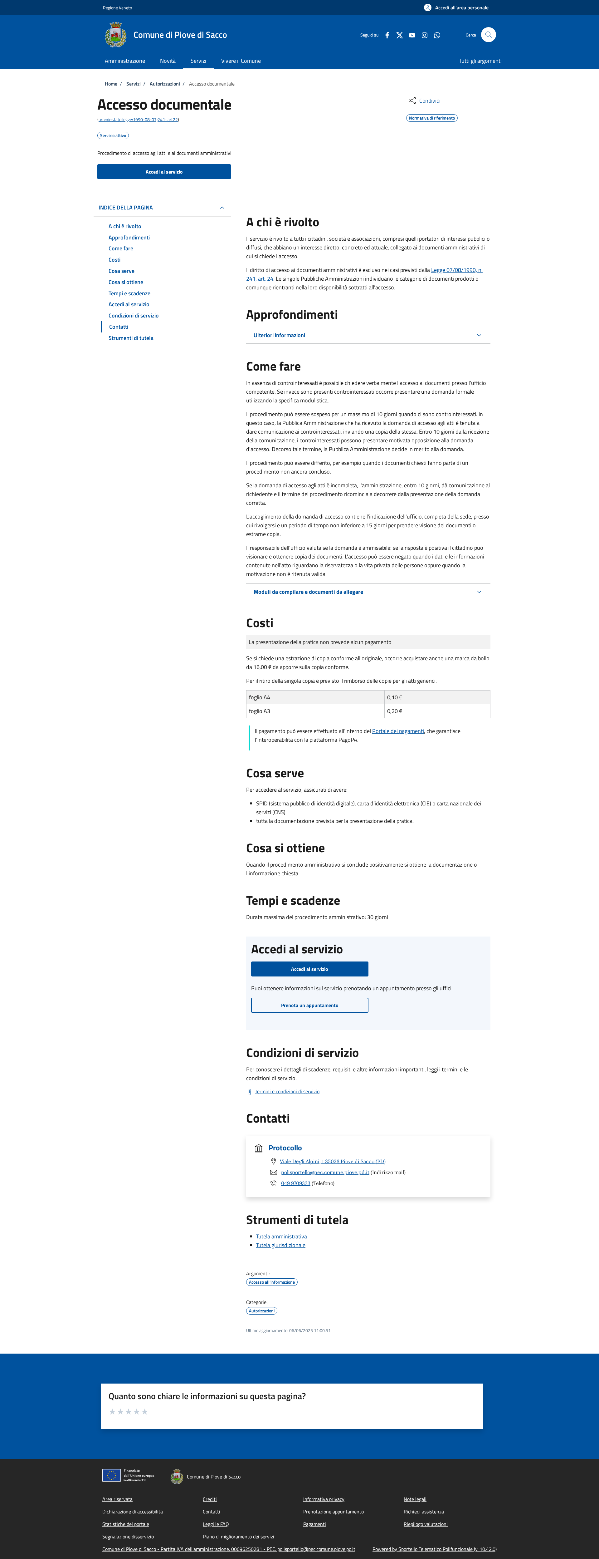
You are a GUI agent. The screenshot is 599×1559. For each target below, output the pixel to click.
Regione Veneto (117, 7)
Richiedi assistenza (424, 1511)
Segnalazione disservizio (128, 1536)
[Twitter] (397, 34)
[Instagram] (422, 34)
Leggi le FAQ (216, 1524)
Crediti (210, 1499)
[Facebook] (384, 34)
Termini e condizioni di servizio (287, 1091)
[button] (456, 7)
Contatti (211, 1511)
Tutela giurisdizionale (280, 1245)
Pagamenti (314, 1524)
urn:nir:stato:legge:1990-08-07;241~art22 (138, 119)
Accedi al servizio (164, 171)
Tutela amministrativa (281, 1236)
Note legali (415, 1499)
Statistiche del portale (125, 1524)
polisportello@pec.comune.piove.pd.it (325, 1172)
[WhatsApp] (434, 34)
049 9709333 (295, 1183)
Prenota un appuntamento (309, 1005)
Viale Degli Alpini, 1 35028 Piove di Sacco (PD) (333, 1161)
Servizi (133, 83)
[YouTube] (409, 34)
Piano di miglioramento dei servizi (238, 1536)
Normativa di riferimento (432, 117)
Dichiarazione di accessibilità (132, 1511)
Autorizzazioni (165, 83)
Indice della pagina (126, 207)
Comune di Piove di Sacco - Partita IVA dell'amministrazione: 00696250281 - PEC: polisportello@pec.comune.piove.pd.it (228, 1549)
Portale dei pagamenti (398, 731)
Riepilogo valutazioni (426, 1524)
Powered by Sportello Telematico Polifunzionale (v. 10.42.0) (435, 1549)
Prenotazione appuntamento (333, 1511)
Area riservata (117, 1499)
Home (111, 83)
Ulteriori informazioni (279, 335)
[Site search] (488, 34)
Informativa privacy (323, 1499)
